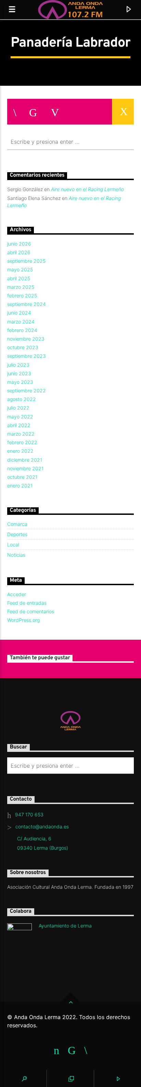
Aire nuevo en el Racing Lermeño (87, 189)
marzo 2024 (21, 321)
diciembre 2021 (24, 460)
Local (13, 544)
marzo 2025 (20, 287)
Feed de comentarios (30, 611)
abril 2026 (18, 252)
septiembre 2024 (26, 304)
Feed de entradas (27, 603)
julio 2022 (18, 408)
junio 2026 (19, 244)
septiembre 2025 (26, 261)
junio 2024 (19, 313)
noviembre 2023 (25, 339)
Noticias (16, 555)
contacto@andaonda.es (42, 826)
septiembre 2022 (26, 390)
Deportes (17, 534)
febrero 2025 (22, 295)
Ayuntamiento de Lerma (65, 926)
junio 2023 (19, 373)
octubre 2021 (22, 477)
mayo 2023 (20, 382)
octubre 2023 (22, 347)
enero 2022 (20, 451)
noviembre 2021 (25, 468)
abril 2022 (18, 425)
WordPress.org (23, 620)
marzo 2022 (21, 434)
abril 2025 (18, 278)
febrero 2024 (22, 330)
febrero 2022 (22, 442)
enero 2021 (20, 485)
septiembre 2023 (26, 356)
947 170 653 (29, 814)
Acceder (16, 594)
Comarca (17, 524)
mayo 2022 (20, 417)
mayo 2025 (20, 269)
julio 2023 (18, 365)
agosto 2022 (21, 399)
